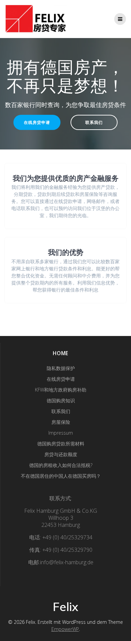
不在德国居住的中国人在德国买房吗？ (61, 476)
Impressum (60, 433)
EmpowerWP (65, 629)
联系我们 (94, 122)
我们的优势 (65, 252)
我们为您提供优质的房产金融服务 (66, 178)
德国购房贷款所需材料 (60, 443)
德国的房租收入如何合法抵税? (60, 465)
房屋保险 (60, 422)
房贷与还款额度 (60, 454)
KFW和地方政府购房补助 (60, 389)
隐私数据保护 (61, 368)
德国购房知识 (61, 400)
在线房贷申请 (37, 122)
